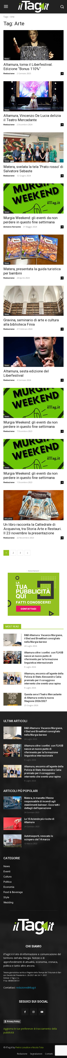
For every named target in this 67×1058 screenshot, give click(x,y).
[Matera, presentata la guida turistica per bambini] (33, 250)
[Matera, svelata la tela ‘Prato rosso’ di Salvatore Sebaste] (33, 147)
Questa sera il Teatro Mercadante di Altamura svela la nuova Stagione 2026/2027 (43, 697)
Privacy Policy (13, 1021)
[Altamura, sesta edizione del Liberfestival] (33, 352)
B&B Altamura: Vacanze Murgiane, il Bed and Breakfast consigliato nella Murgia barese (43, 638)
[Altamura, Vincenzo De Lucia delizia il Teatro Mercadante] (33, 96)
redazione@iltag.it (26, 987)
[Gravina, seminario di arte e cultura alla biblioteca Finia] (33, 301)
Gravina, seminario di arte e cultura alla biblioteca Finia (31, 322)
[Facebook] (25, 1011)
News (6, 58)
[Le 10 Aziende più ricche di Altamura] (12, 823)
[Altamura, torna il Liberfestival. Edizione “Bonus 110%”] (33, 45)
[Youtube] (42, 1011)
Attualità (8, 518)
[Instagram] (33, 1011)
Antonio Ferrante (12, 226)
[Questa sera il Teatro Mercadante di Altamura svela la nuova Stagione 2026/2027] (12, 699)
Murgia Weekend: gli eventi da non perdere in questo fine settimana (30, 220)
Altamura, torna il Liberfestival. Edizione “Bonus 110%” (28, 66)
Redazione (8, 73)
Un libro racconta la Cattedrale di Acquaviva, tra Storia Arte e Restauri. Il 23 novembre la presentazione (32, 528)
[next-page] (27, 553)
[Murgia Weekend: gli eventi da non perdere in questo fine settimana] (33, 198)
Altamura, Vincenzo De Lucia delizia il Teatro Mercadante (32, 118)
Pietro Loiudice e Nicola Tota (29, 1047)
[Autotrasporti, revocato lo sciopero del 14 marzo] (12, 840)
